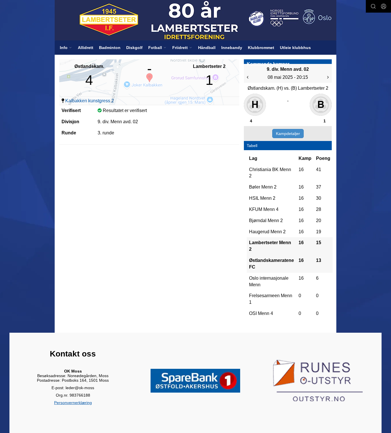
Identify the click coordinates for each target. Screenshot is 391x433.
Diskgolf (134, 47)
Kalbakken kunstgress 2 (89, 100)
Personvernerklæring (73, 402)
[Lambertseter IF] (195, 20)
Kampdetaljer (288, 133)
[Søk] (373, 6)
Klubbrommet (261, 47)
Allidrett (85, 47)
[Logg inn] (383, 6)
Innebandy (231, 47)
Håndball (207, 47)
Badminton (110, 47)
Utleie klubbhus (295, 47)
